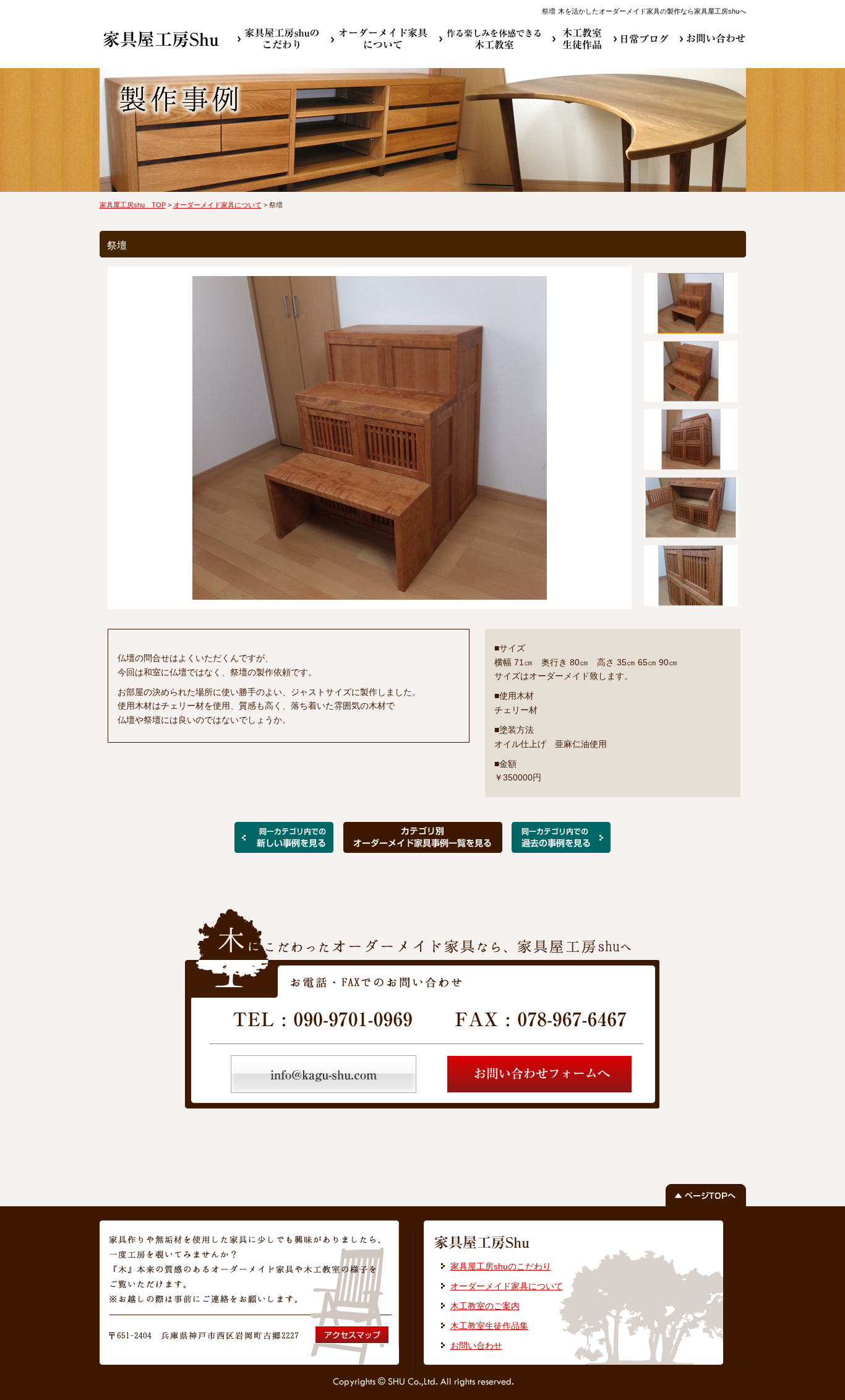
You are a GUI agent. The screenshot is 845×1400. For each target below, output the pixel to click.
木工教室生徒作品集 (489, 1326)
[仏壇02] (283, 848)
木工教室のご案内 (485, 1306)
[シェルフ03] (561, 848)
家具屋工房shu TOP (133, 205)
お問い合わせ (476, 1345)
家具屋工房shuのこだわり (500, 1266)
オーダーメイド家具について (217, 205)
